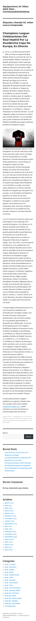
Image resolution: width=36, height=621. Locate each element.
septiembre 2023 (11, 537)
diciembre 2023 (10, 531)
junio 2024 (8, 529)
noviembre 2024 (11, 518)
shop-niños (9, 577)
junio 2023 (8, 542)
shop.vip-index (10, 596)
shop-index (9, 572)
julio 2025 (8, 505)
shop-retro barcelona (12, 588)
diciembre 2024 (10, 516)
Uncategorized (17, 416)
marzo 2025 (9, 511)
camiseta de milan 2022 (11, 406)
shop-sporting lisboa (12, 590)
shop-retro (9, 585)
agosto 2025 (9, 503)
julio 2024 (8, 526)
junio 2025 (8, 508)
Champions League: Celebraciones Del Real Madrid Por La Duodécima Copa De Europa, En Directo (16, 40)
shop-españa (9, 570)
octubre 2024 (9, 521)
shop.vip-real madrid (12, 603)
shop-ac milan (10, 564)
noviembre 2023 (11, 534)
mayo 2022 (9, 550)
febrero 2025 (9, 513)
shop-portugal (10, 580)
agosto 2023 (9, 539)
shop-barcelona (10, 567)
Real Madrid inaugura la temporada (17, 465)
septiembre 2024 (11, 524)
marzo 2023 (9, 544)
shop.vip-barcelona (12, 593)
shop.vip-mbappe (11, 601)
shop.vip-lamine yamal (13, 598)
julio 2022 (8, 547)
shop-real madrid (11, 583)
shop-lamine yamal (12, 575)
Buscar (5, 433)
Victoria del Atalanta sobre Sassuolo (18, 463)
